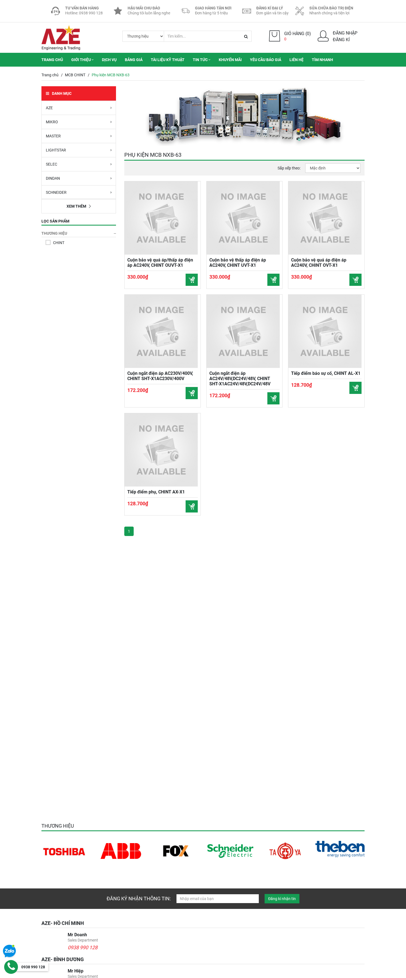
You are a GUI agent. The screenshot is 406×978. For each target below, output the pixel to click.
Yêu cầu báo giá (265, 59)
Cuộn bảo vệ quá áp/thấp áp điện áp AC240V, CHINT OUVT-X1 (160, 262)
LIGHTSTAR (56, 150)
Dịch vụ (109, 59)
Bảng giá (134, 59)
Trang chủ (52, 59)
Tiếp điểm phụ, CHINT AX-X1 (156, 492)
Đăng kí (341, 39)
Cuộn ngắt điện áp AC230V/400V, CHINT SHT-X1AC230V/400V (160, 376)
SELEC (51, 164)
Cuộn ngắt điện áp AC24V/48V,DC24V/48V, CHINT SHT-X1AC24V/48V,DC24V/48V (239, 378)
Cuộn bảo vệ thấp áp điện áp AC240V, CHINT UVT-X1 (237, 262)
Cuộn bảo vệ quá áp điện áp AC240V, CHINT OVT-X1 (318, 262)
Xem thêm (76, 206)
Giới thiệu (81, 59)
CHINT (58, 242)
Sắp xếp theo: (289, 168)
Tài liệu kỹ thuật (167, 59)
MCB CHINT (75, 75)
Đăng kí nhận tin (282, 898)
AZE (49, 108)
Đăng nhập (345, 33)
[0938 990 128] (11, 967)
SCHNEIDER (56, 192)
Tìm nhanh (322, 59)
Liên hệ (296, 59)
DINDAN (53, 178)
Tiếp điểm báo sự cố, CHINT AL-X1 (325, 373)
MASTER (53, 136)
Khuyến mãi (230, 59)
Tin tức (201, 59)
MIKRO (52, 122)
